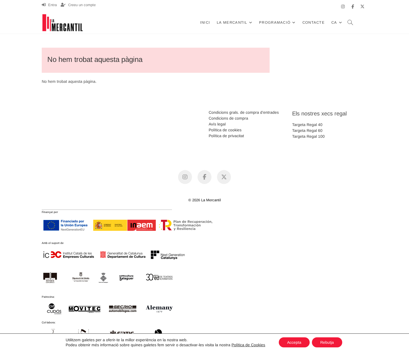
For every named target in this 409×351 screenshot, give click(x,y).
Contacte (313, 22)
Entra (52, 5)
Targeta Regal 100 (308, 136)
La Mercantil (232, 22)
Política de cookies (225, 130)
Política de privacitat (226, 136)
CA (334, 22)
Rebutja (327, 342)
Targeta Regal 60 (307, 130)
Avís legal (217, 124)
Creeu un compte (81, 5)
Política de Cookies (248, 345)
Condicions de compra (228, 118)
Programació (274, 22)
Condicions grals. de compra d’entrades (244, 112)
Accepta (294, 342)
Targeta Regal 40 (307, 124)
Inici (205, 22)
